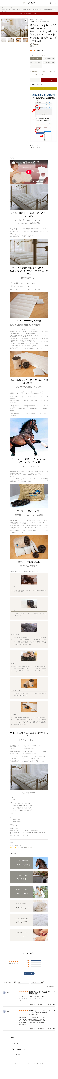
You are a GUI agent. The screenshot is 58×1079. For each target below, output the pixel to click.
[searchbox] (8, 982)
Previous (3, 27)
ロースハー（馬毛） (10, 7)
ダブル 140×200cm (35, 62)
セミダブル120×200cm (48, 58)
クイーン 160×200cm (48, 62)
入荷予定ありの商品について (49, 71)
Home (3, 7)
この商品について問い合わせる (40, 74)
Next (26, 27)
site (42, 1063)
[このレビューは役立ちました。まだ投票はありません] (50, 1005)
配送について (34, 47)
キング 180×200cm (35, 66)
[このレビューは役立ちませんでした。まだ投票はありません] (53, 1005)
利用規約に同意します (37, 84)
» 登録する (35, 14)
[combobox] (23, 982)
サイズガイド (35, 71)
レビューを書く (29, 847)
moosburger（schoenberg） (42, 145)
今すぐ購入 (43, 89)
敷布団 (38, 148)
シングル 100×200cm (35, 58)
